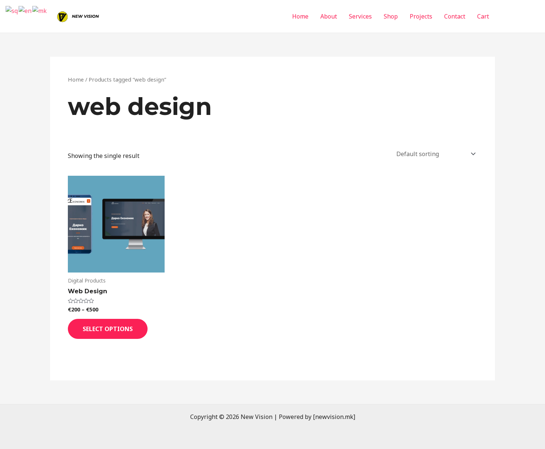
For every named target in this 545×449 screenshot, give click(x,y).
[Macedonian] (39, 10)
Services (360, 16)
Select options (108, 329)
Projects (421, 16)
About (328, 16)
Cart (483, 16)
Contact (454, 16)
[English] (25, 10)
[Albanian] (12, 10)
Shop (391, 16)
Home (300, 16)
